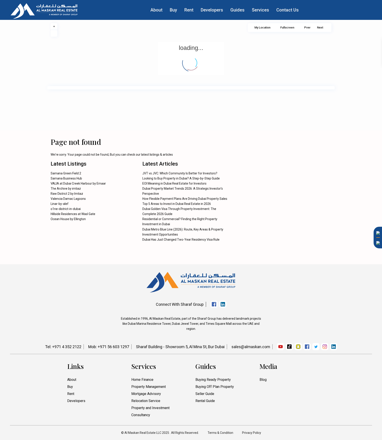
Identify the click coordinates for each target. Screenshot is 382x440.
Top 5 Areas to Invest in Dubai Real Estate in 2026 (176, 204)
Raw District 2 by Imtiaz (67, 193)
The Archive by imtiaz (66, 188)
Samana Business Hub (66, 178)
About (156, 10)
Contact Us (287, 10)
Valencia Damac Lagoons (68, 198)
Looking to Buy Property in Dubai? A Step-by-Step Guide (181, 178)
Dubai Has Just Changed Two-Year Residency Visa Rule (181, 239)
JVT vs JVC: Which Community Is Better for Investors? (179, 173)
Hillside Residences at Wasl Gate (73, 214)
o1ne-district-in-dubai (66, 209)
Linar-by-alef (60, 204)
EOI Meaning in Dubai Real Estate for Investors (174, 183)
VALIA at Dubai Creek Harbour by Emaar (78, 183)
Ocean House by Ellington (68, 219)
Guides (237, 10)
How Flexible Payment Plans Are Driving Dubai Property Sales (184, 198)
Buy (173, 10)
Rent (188, 10)
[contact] (376, 296)
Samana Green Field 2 (66, 173)
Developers (212, 10)
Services (260, 10)
